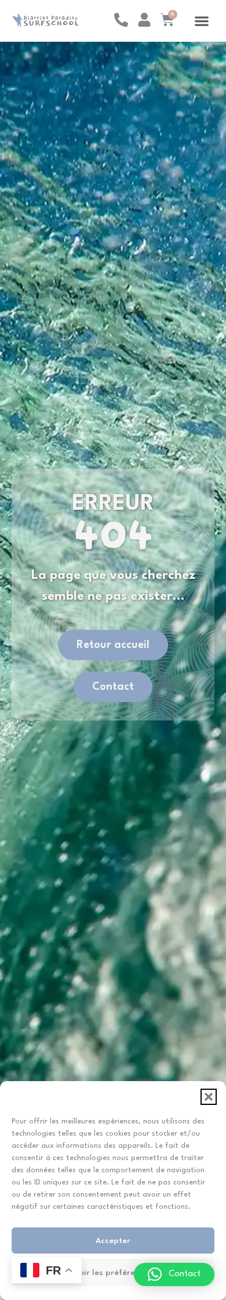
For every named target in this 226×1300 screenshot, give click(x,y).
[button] (208, 1097)
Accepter (113, 1241)
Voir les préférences (113, 1273)
